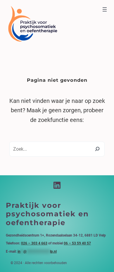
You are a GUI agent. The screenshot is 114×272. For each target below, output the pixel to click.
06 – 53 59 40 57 (77, 243)
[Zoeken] (97, 149)
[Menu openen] (104, 9)
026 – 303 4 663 (34, 243)
